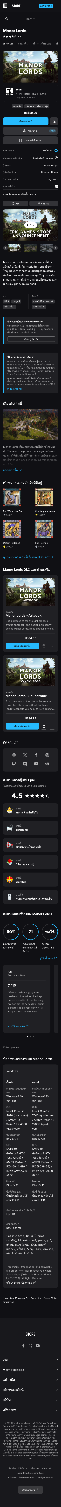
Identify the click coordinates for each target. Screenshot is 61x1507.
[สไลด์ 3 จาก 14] (46, 248)
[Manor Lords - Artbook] (30, 592)
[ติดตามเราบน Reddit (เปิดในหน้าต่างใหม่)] (47, 764)
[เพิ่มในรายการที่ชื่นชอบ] (52, 646)
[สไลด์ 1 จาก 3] (27, 1036)
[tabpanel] (30, 1138)
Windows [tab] (12, 1071)
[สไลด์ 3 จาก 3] (33, 1036)
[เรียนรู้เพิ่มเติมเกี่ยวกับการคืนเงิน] (56, 158)
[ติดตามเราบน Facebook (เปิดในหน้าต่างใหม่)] (36, 755)
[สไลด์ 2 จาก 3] (30, 1036)
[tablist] (30, 1071)
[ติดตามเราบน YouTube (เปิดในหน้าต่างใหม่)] (36, 764)
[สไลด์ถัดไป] (55, 247)
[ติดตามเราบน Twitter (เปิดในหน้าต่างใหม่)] (25, 755)
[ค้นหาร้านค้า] (6, 18)
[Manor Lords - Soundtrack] (30, 672)
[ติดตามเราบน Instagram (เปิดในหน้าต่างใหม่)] (47, 755)
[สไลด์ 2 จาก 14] (30, 248)
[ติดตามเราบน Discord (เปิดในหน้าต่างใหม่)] (25, 764)
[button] (30, 470)
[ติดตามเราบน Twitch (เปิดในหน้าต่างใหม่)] (14, 764)
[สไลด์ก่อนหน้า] (5, 247)
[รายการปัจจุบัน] (14, 248)
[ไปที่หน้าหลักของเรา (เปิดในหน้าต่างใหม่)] (14, 755)
